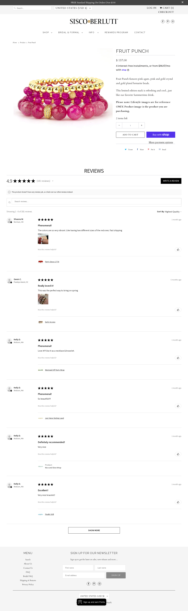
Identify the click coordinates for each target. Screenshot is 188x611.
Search (28, 559)
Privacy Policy (28, 584)
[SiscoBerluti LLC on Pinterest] (168, 21)
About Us (28, 563)
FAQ (28, 572)
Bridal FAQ (28, 576)
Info (92, 32)
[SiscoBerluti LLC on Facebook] (163, 21)
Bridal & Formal (69, 32)
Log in (151, 7)
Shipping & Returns (28, 580)
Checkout (166, 12)
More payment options (161, 142)
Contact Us (28, 568)
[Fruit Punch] (63, 97)
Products (23, 42)
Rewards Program (116, 32)
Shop (46, 32)
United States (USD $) (72, 8)
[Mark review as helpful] (178, 249)
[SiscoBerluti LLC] (94, 22)
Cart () (168, 7)
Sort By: (161, 211)
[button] (52, 181)
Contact (139, 32)
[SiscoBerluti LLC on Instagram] (173, 21)
